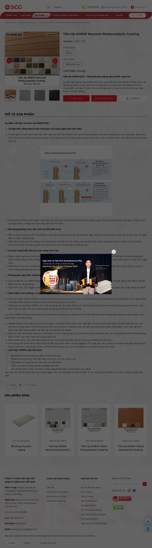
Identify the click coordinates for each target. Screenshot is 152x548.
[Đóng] (114, 252)
